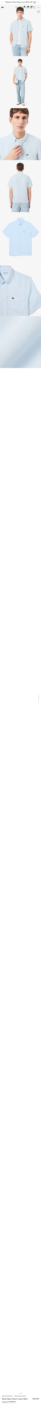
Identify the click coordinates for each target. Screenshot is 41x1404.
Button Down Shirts (20, 1396)
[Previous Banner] (2, 2)
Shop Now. (32, 2)
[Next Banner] (38, 2)
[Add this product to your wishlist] (38, 12)
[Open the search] (34, 7)
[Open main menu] (38, 7)
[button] (16, 7)
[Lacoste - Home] (3, 7)
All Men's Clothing (7, 1396)
